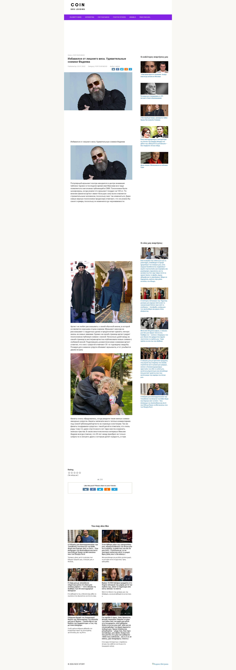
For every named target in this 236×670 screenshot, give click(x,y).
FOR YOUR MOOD (103, 17)
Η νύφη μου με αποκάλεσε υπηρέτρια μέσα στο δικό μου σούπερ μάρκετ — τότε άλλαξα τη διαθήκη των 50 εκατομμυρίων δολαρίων (82, 587)
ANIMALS (132, 17)
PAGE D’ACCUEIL (144, 17)
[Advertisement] (118, 36)
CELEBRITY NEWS (75, 17)
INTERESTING (89, 17)
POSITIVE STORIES (119, 17)
